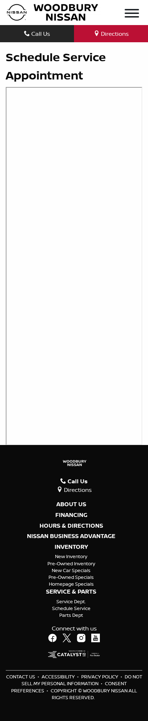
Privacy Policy (100, 676)
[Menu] (131, 14)
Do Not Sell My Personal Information (82, 680)
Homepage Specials (71, 584)
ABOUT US (71, 504)
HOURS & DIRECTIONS (71, 526)
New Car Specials (71, 570)
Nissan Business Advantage (71, 536)
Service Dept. (71, 601)
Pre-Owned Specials (71, 577)
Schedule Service (71, 608)
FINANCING (71, 515)
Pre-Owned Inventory (71, 563)
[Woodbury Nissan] (53, 12)
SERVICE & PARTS (71, 592)
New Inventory (71, 556)
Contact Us (21, 676)
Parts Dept (71, 615)
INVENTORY (71, 547)
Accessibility (59, 676)
